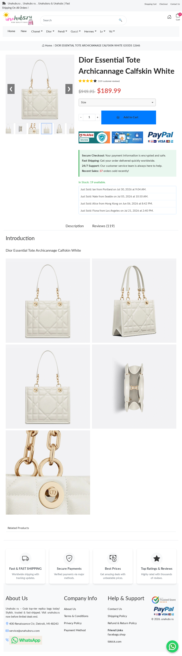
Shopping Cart (150, 4)
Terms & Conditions (76, 616)
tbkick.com (114, 641)
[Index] (169, 17)
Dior (49, 31)
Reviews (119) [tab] (103, 226)
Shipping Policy (117, 616)
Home (11, 31)
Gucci (74, 31)
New (24, 31)
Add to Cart (131, 117)
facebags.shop (116, 634)
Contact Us (175, 4)
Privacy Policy (73, 623)
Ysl (110, 31)
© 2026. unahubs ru (162, 619)
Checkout (163, 4)
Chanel (35, 31)
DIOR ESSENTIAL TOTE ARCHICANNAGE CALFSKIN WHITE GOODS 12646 (97, 45)
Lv (101, 31)
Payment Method (75, 630)
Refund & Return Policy (122, 623)
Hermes (89, 31)
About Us (70, 609)
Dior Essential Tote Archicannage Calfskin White (43, 250)
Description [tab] (75, 226)
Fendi (61, 31)
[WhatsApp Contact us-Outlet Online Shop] (172, 646)
